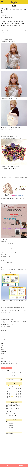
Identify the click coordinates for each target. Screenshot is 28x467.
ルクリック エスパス (6, 361)
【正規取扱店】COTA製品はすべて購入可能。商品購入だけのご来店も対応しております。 (13, 405)
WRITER (7, 421)
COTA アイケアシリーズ (11, 415)
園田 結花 (11, 427)
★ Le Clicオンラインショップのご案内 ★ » (19, 372)
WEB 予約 (21, 465)
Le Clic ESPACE (12, 429)
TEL (7, 465)
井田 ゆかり (11, 431)
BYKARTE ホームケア (10, 413)
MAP (16, 363)
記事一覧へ (14, 375)
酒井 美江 (11, 423)
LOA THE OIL (8, 411)
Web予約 (6, 367)
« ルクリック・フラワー (5, 370)
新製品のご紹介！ (9, 433)
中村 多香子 (11, 425)
